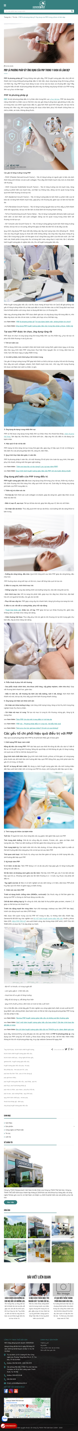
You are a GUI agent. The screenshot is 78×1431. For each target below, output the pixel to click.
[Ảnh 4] (15, 1251)
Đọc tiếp (10, 1202)
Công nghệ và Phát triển (14, 1130)
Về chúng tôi (8, 1142)
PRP (5, 99)
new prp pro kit (19, 1069)
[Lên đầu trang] (74, 1421)
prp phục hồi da (29, 1089)
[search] (72, 11)
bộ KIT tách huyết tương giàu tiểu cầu (48, 918)
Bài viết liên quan (39, 1276)
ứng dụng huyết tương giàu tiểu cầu (16, 1105)
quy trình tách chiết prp (12, 1097)
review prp (24, 1097)
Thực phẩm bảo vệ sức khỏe (50, 1348)
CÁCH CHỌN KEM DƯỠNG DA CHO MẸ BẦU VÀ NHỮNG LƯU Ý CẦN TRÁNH (15, 1300)
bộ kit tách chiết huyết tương (24, 1049)
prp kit (34, 1081)
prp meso (19, 1089)
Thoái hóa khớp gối (13, 610)
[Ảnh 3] (63, 1227)
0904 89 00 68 (17, 1375)
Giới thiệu (8, 1123)
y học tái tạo (54, 99)
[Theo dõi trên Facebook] (6, 1391)
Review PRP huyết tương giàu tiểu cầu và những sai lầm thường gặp (42, 1018)
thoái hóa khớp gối (10, 1101)
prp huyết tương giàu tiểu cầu (14, 1081)
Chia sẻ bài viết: (58, 1049)
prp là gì (7, 1085)
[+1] (72, 1049)
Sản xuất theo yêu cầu (48, 1350)
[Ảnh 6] (63, 1251)
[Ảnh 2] (39, 1227)
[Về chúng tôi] (39, 1167)
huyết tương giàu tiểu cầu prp (14, 1065)
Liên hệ (8, 1137)
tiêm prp (20, 1101)
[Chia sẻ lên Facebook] (69, 1049)
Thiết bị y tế (44, 1343)
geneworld (7, 1061)
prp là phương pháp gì (18, 1085)
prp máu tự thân (9, 1089)
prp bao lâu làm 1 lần (11, 1073)
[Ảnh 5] (39, 1251)
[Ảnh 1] (15, 1227)
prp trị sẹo (7, 1093)
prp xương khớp (17, 1093)
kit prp (27, 1065)
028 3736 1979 (27, 1363)
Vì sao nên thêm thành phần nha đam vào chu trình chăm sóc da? (63, 1300)
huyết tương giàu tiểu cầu (20, 1061)
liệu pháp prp (8, 1069)
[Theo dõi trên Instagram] (11, 1391)
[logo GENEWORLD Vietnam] (39, 5)
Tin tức (7, 1133)
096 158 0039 (17, 1363)
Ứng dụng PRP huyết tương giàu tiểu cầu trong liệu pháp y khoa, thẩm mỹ (44, 326)
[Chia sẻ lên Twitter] (66, 1049)
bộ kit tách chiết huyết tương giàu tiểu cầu (18, 1053)
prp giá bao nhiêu (10, 1077)
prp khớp (28, 1081)
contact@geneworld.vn (19, 1383)
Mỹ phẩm (44, 1345)
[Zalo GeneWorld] (5, 1419)
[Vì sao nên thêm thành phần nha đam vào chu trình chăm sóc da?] (63, 1289)
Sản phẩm (9, 1126)
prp (26, 1069)
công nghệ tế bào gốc (25, 1057)
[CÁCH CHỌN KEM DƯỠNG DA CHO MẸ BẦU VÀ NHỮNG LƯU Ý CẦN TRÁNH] (14, 1289)
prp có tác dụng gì (25, 1073)
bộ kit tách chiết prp (10, 1057)
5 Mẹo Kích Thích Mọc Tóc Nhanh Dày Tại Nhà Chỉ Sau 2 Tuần (39, 1300)
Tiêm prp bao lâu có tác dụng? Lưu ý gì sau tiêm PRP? (37, 467)
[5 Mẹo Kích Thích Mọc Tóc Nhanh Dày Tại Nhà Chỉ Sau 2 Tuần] (39, 1289)
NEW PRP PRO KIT (19, 921)
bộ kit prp (10, 1049)
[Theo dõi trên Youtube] (16, 1391)
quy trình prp (28, 1093)
